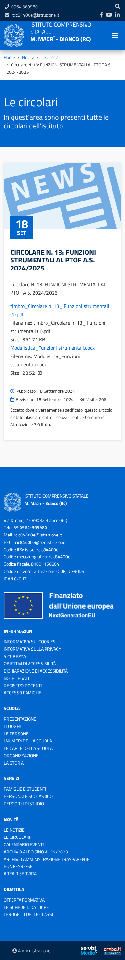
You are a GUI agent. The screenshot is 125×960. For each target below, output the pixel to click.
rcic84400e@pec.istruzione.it (41, 542)
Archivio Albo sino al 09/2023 (36, 851)
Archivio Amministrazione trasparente (47, 859)
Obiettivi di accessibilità (30, 663)
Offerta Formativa (24, 899)
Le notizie (14, 830)
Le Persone (16, 733)
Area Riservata (20, 873)
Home (9, 57)
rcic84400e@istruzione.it (35, 15)
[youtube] (109, 15)
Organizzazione (21, 755)
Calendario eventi (24, 844)
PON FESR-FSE (18, 866)
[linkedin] (117, 15)
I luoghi (12, 726)
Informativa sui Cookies (29, 641)
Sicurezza (15, 656)
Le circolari (51, 57)
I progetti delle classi (28, 914)
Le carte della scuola (28, 748)
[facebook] (101, 15)
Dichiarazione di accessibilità (36, 670)
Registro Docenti (23, 685)
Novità (28, 57)
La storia (14, 762)
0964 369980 (24, 6)
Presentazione (20, 719)
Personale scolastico (28, 796)
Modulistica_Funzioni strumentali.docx (52, 348)
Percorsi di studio (24, 803)
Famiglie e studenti (25, 788)
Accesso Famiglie (22, 692)
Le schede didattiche (26, 907)
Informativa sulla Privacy (32, 649)
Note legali (16, 678)
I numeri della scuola (28, 740)
